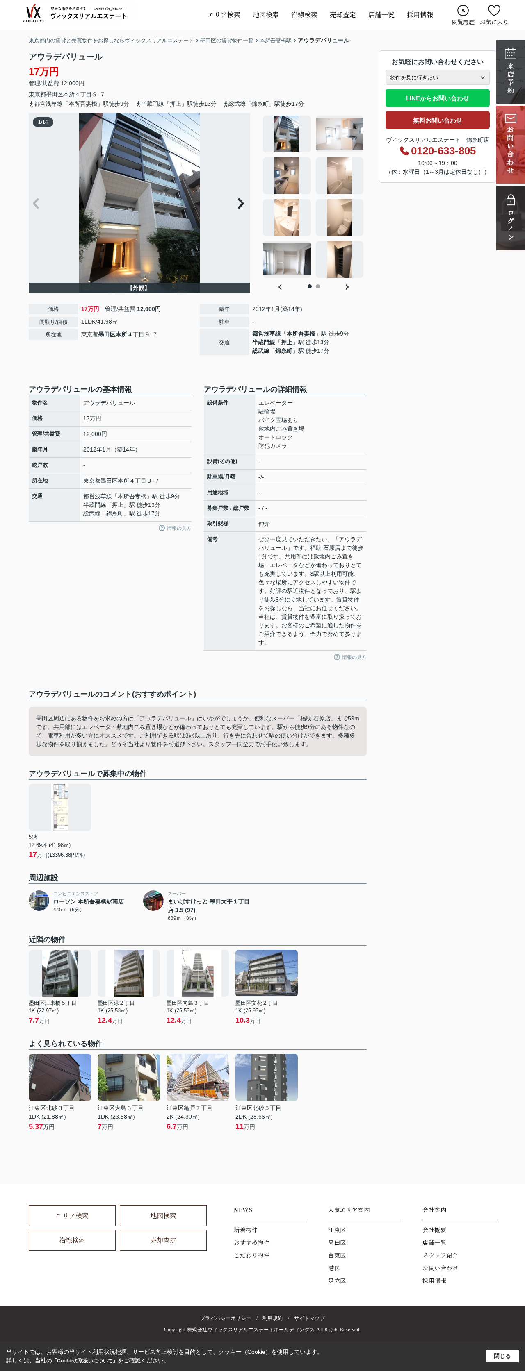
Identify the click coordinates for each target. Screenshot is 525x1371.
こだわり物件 (251, 1255)
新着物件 (246, 1230)
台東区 (337, 1255)
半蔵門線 (263, 342)
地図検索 (266, 14)
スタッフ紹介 (440, 1255)
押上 (286, 342)
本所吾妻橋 (301, 333)
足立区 (337, 1280)
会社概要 (434, 1230)
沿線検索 (304, 14)
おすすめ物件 (251, 1242)
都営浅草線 (266, 333)
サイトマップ (309, 1318)
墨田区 (54, 94)
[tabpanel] (313, 196)
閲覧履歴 (463, 22)
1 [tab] (310, 286)
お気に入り (494, 22)
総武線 (260, 350)
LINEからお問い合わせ (437, 98)
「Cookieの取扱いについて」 (85, 1361)
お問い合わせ (440, 1268)
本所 (69, 94)
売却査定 (343, 14)
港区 (334, 1268)
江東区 (337, 1230)
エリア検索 (224, 14)
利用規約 (272, 1318)
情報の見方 (179, 528)
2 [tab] (318, 286)
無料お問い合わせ (437, 120)
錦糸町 (283, 350)
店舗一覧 (381, 14)
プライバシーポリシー (225, 1318)
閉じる (502, 1356)
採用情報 (420, 14)
